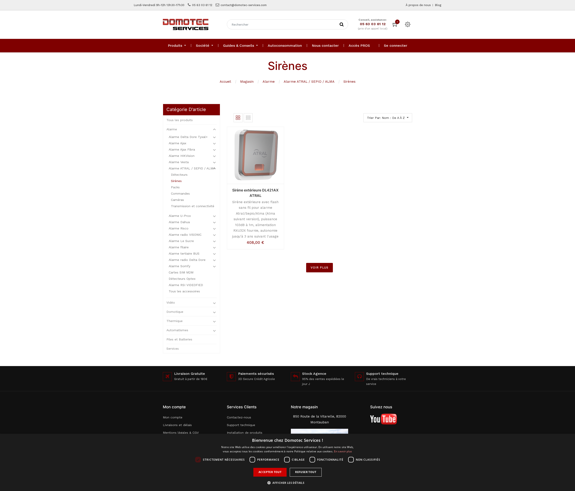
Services (172, 348)
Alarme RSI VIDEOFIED (186, 285)
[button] (287, 483)
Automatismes (177, 330)
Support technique (241, 425)
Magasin (247, 82)
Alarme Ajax (177, 143)
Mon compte (172, 417)
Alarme (269, 82)
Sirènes (349, 82)
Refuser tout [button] (305, 472)
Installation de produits (244, 432)
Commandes (180, 193)
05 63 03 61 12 (202, 5)
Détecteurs (179, 174)
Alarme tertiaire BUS (184, 253)
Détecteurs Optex (182, 278)
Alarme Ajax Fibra (182, 149)
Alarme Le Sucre (181, 241)
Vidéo (170, 302)
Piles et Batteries (179, 339)
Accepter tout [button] (270, 472)
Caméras (177, 200)
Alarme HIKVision (182, 156)
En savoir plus (343, 451)
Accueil (225, 82)
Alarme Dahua (179, 222)
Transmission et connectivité (192, 206)
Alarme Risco (178, 228)
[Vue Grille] (238, 117)
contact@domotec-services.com (244, 5)
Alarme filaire (179, 247)
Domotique (174, 311)
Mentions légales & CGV (181, 432)
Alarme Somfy (179, 266)
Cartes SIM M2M (181, 272)
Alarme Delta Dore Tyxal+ (188, 137)
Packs (175, 187)
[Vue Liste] (248, 117)
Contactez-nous (239, 417)
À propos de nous (418, 5)
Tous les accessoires (184, 291)
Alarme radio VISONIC (185, 234)
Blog (438, 5)
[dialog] (287, 462)
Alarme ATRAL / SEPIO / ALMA (309, 82)
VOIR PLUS (319, 267)
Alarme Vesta (179, 162)
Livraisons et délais (177, 425)
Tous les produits (179, 120)
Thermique (174, 321)
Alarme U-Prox (180, 216)
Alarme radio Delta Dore (187, 260)
